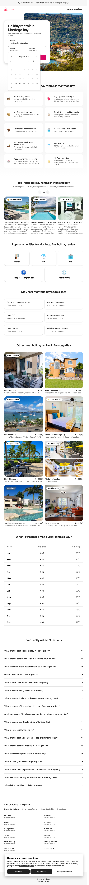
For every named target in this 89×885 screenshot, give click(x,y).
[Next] (47, 192)
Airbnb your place (74, 9)
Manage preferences (64, 872)
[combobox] (27, 43)
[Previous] (39, 192)
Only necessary (41, 872)
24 (11, 83)
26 (20, 83)
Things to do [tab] (61, 809)
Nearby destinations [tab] (11, 809)
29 (33, 83)
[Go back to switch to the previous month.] (11, 56)
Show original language (61, 3)
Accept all (18, 872)
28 (28, 83)
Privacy (40, 881)
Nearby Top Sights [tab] (47, 809)
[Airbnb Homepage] (9, 9)
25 (16, 83)
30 (37, 83)
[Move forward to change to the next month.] (36, 56)
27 (24, 83)
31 (11, 88)
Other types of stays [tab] (29, 809)
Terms (47, 881)
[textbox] (17, 50)
